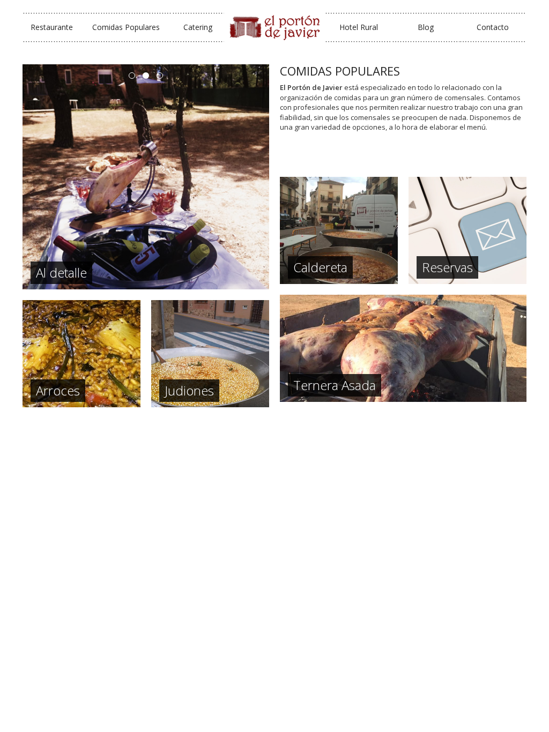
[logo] (274, 27)
